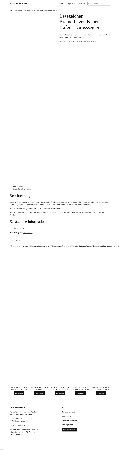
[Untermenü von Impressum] (75, 3)
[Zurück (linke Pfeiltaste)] (1, 449)
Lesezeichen (18, 10)
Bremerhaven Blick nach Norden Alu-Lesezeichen (19, 388)
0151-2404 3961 (19, 425)
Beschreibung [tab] (18, 186)
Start (11, 10)
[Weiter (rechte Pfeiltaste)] (2, 449)
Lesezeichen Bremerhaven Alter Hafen (39, 388)
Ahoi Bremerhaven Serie (88, 41)
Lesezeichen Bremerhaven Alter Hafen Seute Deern (60, 388)
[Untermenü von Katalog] (65, 3)
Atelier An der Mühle (18, 4)
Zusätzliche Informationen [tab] (23, 189)
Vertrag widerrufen (69, 429)
